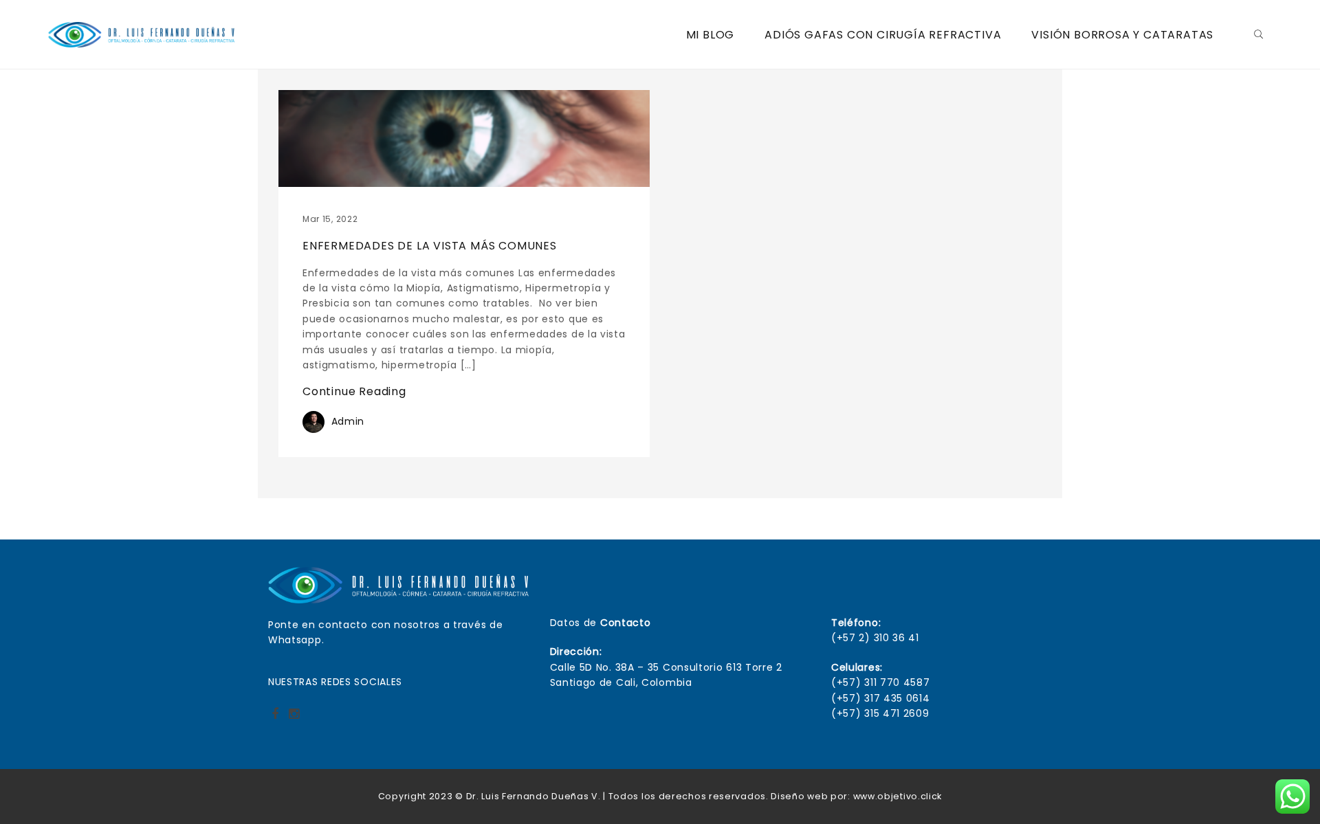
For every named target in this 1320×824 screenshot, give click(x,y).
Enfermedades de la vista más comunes (429, 246)
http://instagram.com (293, 718)
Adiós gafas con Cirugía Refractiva (882, 35)
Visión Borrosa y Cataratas (1122, 35)
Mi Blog (710, 35)
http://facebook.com (275, 718)
